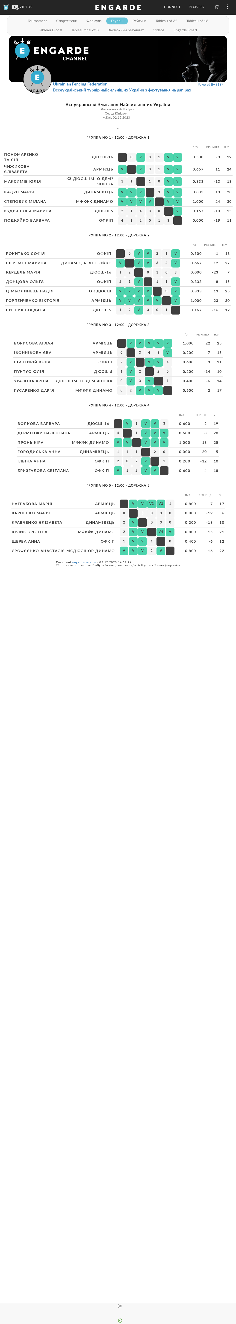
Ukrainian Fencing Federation (80, 84)
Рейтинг (139, 21)
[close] (120, 1306)
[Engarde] (6, 7)
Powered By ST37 (210, 84)
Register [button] (196, 7)
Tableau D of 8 (50, 30)
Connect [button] (172, 7)
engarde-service (84, 562)
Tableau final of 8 (85, 30)
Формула (94, 21)
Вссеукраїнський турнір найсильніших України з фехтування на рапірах (122, 90)
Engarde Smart (185, 30)
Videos (158, 30)
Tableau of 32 (166, 21)
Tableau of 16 (197, 21)
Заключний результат (126, 30)
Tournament (37, 21)
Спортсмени (66, 21)
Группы (117, 21)
